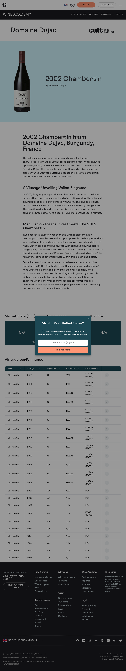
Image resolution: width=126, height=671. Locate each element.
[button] (63, 343)
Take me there (63, 350)
